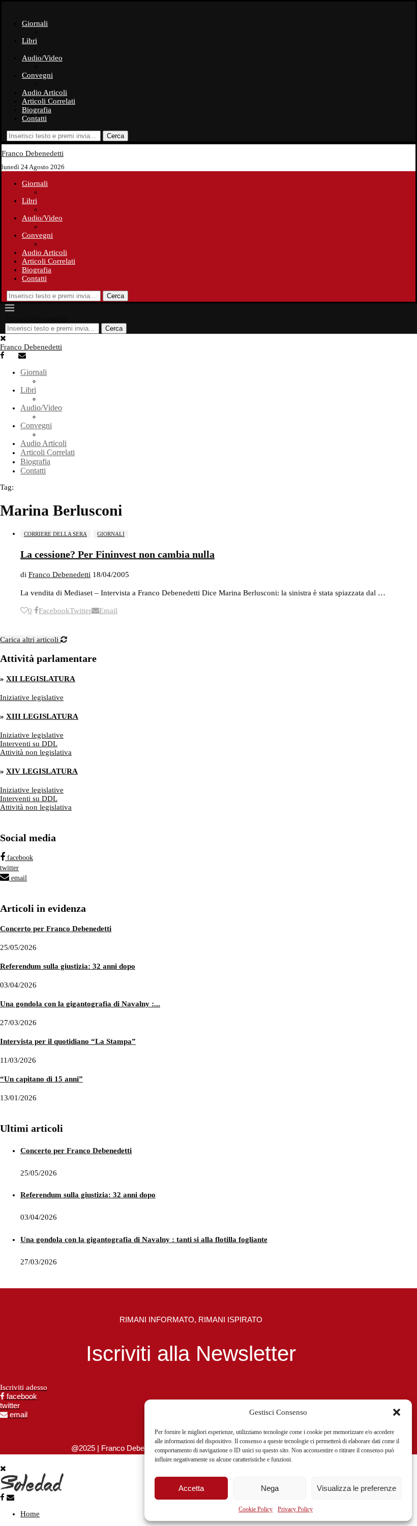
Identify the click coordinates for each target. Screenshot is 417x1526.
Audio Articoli (44, 92)
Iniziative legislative (32, 697)
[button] (397, 1412)
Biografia (36, 110)
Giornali (35, 23)
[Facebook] (8, 356)
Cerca (115, 136)
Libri (29, 41)
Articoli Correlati (48, 101)
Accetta (191, 1488)
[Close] (3, 338)
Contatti (34, 118)
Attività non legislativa (36, 752)
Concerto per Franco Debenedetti (55, 929)
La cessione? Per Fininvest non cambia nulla (117, 554)
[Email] (26, 356)
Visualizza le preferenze (356, 1488)
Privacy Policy (295, 1509)
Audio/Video (42, 58)
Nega (270, 1488)
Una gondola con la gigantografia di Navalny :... (80, 1004)
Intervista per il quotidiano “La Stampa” (68, 1041)
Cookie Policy (256, 1509)
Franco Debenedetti (59, 574)
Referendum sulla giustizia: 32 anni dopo (67, 966)
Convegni (37, 75)
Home (30, 1514)
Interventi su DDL (28, 744)
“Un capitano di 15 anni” (41, 1079)
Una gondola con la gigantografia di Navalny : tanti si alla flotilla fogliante (143, 1239)
